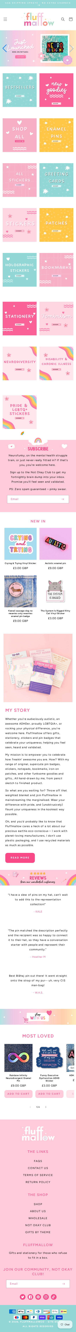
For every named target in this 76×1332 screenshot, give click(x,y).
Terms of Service (38, 1175)
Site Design (56, 1321)
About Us (38, 1211)
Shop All (18, 156)
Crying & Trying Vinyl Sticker (20, 563)
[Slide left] (30, 1107)
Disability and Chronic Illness (55, 386)
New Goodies (54, 111)
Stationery (18, 339)
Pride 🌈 (18, 433)
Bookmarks (54, 291)
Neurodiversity (17, 384)
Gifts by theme (38, 1232)
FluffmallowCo (32, 1321)
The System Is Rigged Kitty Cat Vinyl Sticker (55, 612)
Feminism (54, 339)
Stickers (18, 246)
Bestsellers (17, 111)
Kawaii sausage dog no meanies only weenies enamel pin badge (20, 613)
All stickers (17, 201)
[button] (5, 19)
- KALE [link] (38, 911)
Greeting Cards (54, 201)
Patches (54, 246)
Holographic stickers (19, 292)
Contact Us (38, 1168)
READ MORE (20, 857)
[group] (38, 48)
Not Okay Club (38, 1225)
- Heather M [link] (38, 956)
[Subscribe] (62, 499)
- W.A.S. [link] (38, 992)
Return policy (38, 1182)
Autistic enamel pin (55, 563)
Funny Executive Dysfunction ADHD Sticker (49, 1078)
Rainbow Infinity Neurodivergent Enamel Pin (18, 1078)
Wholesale (38, 1218)
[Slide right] (46, 1107)
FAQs (38, 1161)
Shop (38, 1204)
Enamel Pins (54, 156)
